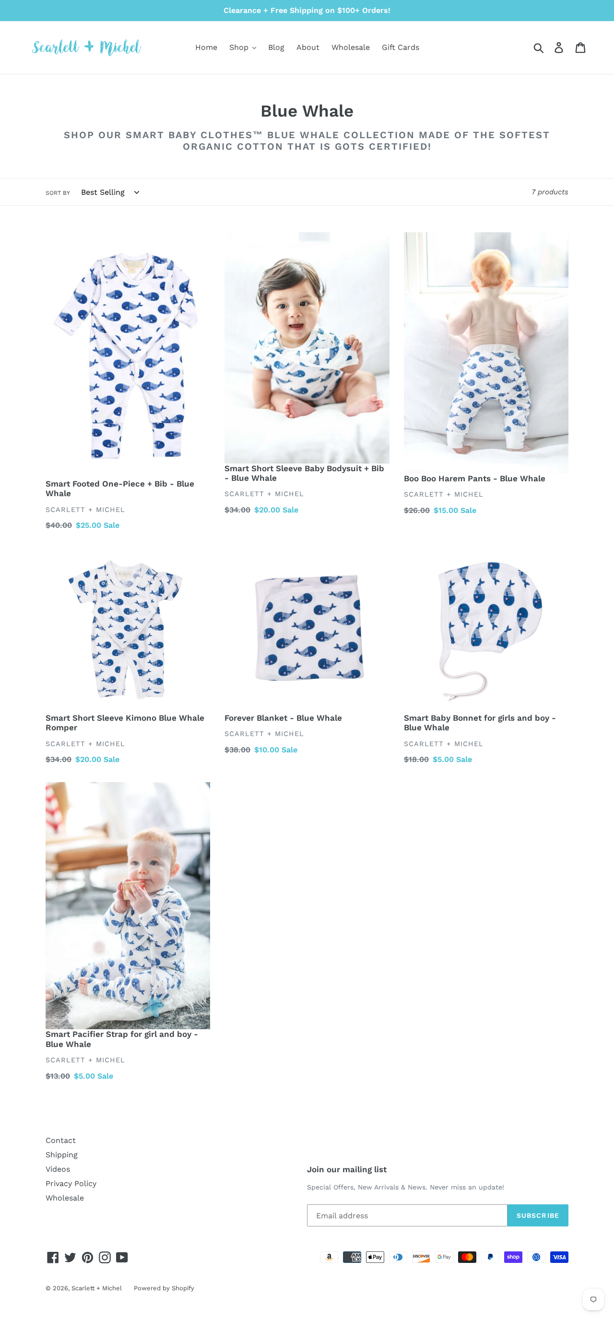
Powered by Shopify (164, 1288)
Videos (58, 1169)
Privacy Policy (71, 1183)
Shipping (62, 1154)
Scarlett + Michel (96, 1288)
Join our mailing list (347, 1169)
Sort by (58, 193)
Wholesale (65, 1197)
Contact (61, 1140)
